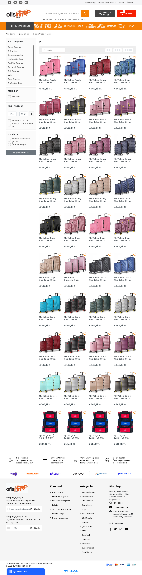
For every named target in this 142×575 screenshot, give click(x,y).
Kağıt (84, 509)
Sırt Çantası (13, 71)
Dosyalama (87, 505)
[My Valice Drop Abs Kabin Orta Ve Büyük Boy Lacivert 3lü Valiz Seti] (125, 66)
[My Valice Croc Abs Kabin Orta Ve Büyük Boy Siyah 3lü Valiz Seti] (75, 303)
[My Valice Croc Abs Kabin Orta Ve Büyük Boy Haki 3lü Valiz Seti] (100, 303)
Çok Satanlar (60, 19)
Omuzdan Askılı (15, 55)
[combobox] (9, 527)
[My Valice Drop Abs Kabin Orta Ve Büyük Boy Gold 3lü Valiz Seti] (50, 264)
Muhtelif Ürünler (89, 492)
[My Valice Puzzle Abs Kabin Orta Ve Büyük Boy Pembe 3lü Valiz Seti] (50, 66)
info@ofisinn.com (121, 507)
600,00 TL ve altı (20, 120)
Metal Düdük (87, 496)
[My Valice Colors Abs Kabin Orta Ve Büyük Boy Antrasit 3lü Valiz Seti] (125, 382)
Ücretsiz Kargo (19, 144)
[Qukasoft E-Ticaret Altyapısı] (71, 572)
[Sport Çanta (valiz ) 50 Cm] (125, 422)
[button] (126, 13)
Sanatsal (86, 535)
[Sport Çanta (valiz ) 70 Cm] (75, 422)
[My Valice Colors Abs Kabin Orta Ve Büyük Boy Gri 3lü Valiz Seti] (75, 382)
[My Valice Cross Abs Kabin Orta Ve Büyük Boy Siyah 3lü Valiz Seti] (100, 264)
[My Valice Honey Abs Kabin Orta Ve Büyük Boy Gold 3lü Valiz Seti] (100, 185)
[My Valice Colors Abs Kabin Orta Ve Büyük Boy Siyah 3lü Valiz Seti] (75, 343)
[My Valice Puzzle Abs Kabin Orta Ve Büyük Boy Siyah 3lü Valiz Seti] (75, 106)
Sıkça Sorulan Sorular (107, 2)
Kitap (84, 530)
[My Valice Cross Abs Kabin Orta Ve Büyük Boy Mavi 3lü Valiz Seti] (125, 264)
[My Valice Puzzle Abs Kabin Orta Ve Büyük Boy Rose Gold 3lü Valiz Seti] (100, 106)
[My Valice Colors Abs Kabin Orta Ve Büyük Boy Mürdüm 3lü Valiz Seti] (125, 343)
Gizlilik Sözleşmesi (60, 496)
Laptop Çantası (15, 59)
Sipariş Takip (90, 2)
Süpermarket (88, 548)
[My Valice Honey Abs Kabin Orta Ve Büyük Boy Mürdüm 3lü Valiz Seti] (100, 145)
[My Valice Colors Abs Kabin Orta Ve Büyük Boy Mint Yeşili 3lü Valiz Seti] (50, 382)
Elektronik (86, 543)
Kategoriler (86, 486)
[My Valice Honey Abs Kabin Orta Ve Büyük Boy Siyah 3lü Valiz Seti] (50, 145)
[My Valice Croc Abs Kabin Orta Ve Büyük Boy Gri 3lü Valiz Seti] (125, 303)
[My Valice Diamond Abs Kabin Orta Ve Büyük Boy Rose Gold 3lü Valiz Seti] (75, 264)
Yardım (121, 2)
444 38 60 (118, 503)
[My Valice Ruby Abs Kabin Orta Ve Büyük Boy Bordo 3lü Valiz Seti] (50, 106)
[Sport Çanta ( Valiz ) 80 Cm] (50, 422)
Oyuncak (86, 539)
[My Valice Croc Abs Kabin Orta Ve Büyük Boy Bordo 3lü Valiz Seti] (50, 343)
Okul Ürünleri (87, 518)
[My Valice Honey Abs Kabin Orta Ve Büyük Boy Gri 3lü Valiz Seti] (75, 185)
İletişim (130, 2)
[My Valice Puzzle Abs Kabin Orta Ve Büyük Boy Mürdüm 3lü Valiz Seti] (125, 106)
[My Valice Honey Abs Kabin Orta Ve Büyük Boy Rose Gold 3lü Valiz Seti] (75, 145)
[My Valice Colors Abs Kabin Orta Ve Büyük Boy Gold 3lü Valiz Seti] (100, 382)
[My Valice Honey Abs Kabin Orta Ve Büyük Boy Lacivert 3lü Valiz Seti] (125, 145)
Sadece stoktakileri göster (21, 140)
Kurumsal (56, 486)
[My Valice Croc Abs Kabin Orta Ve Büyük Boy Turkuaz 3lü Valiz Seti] (50, 303)
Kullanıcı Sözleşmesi (61, 500)
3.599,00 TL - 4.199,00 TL (22, 125)
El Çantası (12, 51)
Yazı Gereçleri (88, 513)
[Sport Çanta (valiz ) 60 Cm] (100, 422)
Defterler (86, 522)
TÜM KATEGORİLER (21, 26)
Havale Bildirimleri (60, 518)
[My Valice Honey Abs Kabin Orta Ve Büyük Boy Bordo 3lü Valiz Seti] (100, 66)
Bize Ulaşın (115, 486)
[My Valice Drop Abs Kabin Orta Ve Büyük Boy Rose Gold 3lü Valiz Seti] (75, 224)
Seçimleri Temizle (21, 152)
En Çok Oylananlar (76, 19)
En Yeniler (47, 19)
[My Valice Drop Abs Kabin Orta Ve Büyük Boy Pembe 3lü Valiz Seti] (100, 224)
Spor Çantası (14, 79)
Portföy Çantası (15, 63)
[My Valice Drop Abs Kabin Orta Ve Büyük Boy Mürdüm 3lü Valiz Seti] (125, 224)
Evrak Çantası (14, 47)
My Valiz (16, 96)
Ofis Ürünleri (87, 500)
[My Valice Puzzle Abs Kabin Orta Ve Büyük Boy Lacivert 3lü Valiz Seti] (75, 66)
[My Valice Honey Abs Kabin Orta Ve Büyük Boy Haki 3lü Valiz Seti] (50, 185)
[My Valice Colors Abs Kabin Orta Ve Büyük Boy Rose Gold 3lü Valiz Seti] (100, 343)
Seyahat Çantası (16, 67)
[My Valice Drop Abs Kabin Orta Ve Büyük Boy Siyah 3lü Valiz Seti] (50, 224)
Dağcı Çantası (15, 83)
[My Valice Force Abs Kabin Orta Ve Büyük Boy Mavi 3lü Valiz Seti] (125, 185)
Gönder (36, 509)
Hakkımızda (57, 492)
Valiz (10, 75)
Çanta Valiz (87, 526)
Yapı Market (87, 552)
